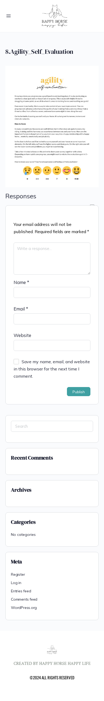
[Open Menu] (8, 15)
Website (22, 335)
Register (18, 574)
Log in (16, 582)
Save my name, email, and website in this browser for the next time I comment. (52, 369)
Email (21, 309)
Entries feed (21, 591)
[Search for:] (52, 426)
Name (21, 282)
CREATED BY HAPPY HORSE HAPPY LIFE (52, 663)
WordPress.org (24, 607)
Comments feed (24, 599)
